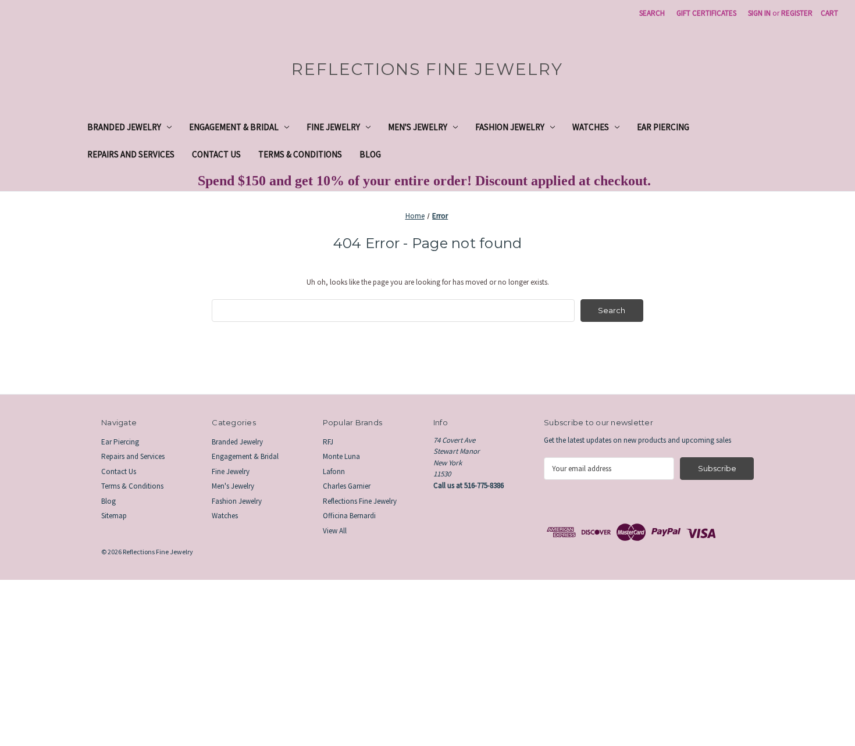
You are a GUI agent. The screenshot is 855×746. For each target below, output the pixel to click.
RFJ (328, 442)
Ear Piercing (663, 126)
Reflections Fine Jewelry (360, 501)
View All (335, 531)
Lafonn (334, 471)
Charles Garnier (346, 486)
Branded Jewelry (124, 126)
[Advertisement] (349, 661)
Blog (370, 154)
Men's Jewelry (417, 126)
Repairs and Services (130, 154)
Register (797, 13)
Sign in (759, 13)
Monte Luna (341, 456)
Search (652, 13)
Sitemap (114, 516)
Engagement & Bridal (234, 126)
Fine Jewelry (333, 126)
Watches (590, 126)
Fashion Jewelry (509, 126)
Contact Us (216, 154)
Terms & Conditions (300, 154)
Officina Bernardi (349, 516)
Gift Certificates (706, 13)
